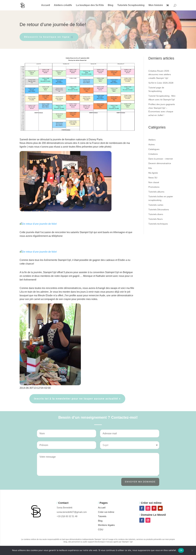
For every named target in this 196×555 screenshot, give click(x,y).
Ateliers (152, 139)
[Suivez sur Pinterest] (154, 508)
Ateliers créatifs (63, 5)
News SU (152, 177)
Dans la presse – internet (160, 158)
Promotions (153, 187)
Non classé (153, 182)
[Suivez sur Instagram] (147, 508)
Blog (110, 5)
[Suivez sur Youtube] (160, 508)
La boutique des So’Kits (90, 5)
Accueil (45, 5)
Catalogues (153, 149)
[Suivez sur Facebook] (141, 508)
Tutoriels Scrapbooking (131, 5)
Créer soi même (106, 512)
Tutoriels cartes (155, 205)
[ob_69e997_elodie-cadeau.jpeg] (38, 253)
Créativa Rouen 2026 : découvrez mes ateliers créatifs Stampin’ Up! (159, 74)
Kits (150, 168)
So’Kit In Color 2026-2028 (160, 83)
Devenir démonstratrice (159, 163)
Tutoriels (102, 516)
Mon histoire (156, 5)
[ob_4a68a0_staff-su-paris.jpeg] (38, 225)
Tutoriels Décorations (158, 209)
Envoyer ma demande (140, 481)
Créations (153, 154)
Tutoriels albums (156, 191)
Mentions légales (106, 525)
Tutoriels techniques (158, 224)
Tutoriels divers (155, 214)
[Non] (192, 550)
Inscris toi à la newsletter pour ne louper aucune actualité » (77, 398)
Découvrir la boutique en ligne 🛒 (49, 37)
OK (181, 550)
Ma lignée (153, 173)
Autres (151, 144)
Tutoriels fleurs (155, 219)
